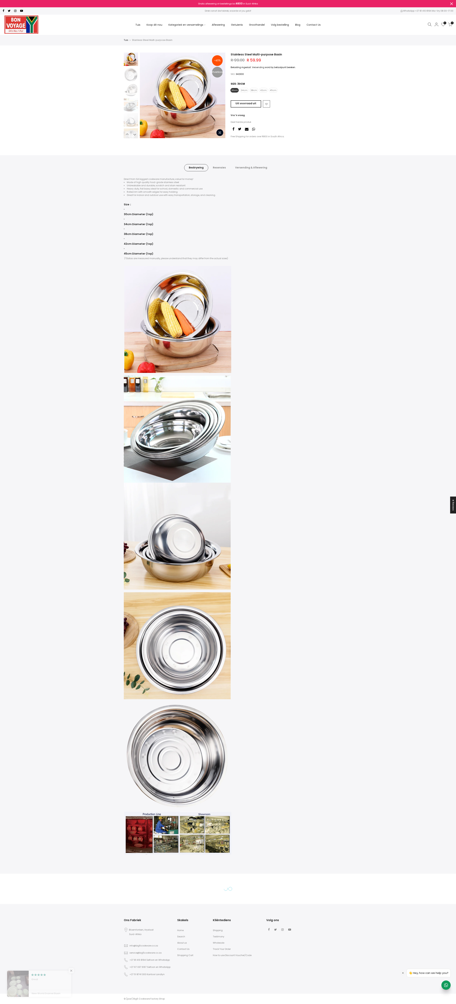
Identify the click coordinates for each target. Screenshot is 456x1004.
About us (182, 942)
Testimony (218, 936)
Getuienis (237, 25)
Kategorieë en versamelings (186, 25)
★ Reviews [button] (453, 504)
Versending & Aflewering (251, 167)
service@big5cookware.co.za (145, 952)
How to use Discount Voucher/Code (232, 955)
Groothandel (257, 25)
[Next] (219, 95)
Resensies (219, 167)
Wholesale (218, 942)
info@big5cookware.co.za (143, 945)
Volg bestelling (280, 25)
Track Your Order (222, 949)
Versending (258, 67)
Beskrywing (196, 167)
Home (180, 930)
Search (181, 936)
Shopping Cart (185, 955)
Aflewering (218, 25)
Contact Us (314, 25)
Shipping (218, 930)
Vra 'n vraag (238, 115)
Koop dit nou (154, 25)
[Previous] (146, 95)
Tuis (137, 25)
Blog (297, 25)
